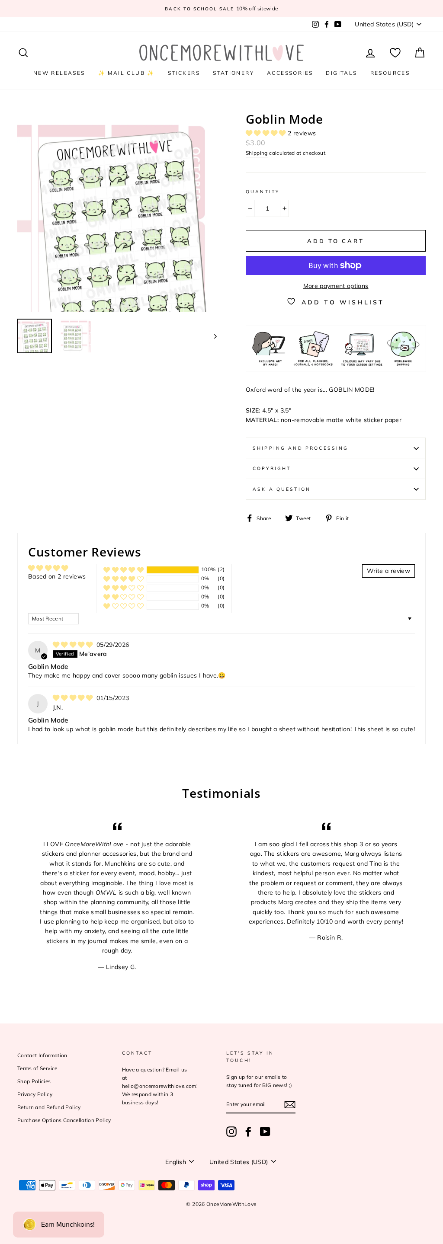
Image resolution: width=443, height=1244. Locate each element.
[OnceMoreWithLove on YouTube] (265, 1131)
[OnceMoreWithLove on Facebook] (248, 1131)
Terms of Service (37, 1068)
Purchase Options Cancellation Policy (64, 1120)
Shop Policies (34, 1081)
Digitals (341, 73)
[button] (267, 133)
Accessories (290, 73)
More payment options (336, 286)
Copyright (272, 468)
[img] (74, 645)
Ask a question (282, 489)
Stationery (233, 73)
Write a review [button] (388, 571)
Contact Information (42, 1055)
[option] (235, 8)
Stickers (184, 73)
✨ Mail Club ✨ (126, 73)
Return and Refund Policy (48, 1107)
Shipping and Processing (300, 448)
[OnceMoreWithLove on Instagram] (231, 1131)
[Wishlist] (395, 53)
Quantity (262, 192)
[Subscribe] (289, 1104)
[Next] (211, 336)
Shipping (257, 153)
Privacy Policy (34, 1094)
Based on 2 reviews (57, 576)
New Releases (59, 73)
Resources (390, 73)
